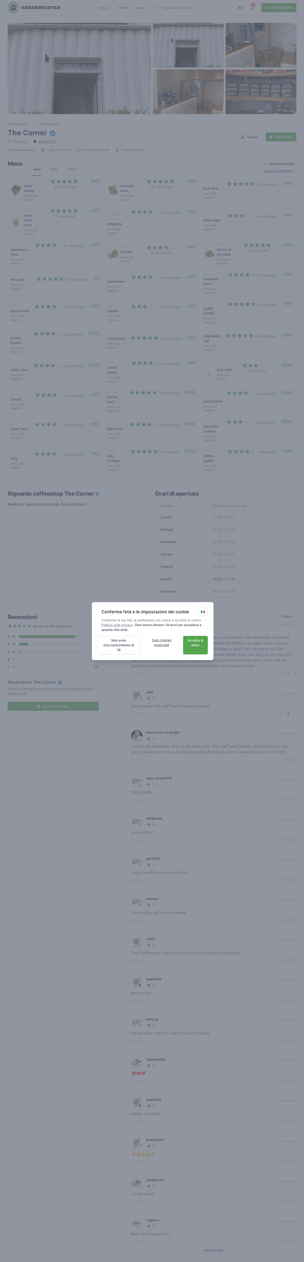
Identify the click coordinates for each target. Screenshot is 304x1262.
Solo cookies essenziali (161, 642)
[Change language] (203, 612)
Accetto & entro (195, 642)
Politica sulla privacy (117, 625)
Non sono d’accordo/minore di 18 (118, 645)
